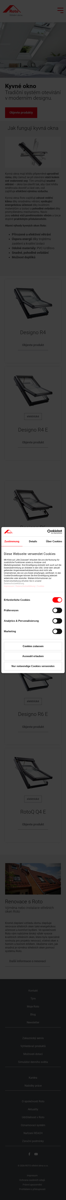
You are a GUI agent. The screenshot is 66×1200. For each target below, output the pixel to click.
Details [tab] (33, 541)
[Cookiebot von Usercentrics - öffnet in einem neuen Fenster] (47, 531)
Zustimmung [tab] (11, 541)
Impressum (9, 586)
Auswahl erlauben (33, 656)
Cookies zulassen (33, 646)
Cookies (40, 586)
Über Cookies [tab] (54, 541)
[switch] (57, 610)
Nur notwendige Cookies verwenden (33, 665)
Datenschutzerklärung (25, 586)
